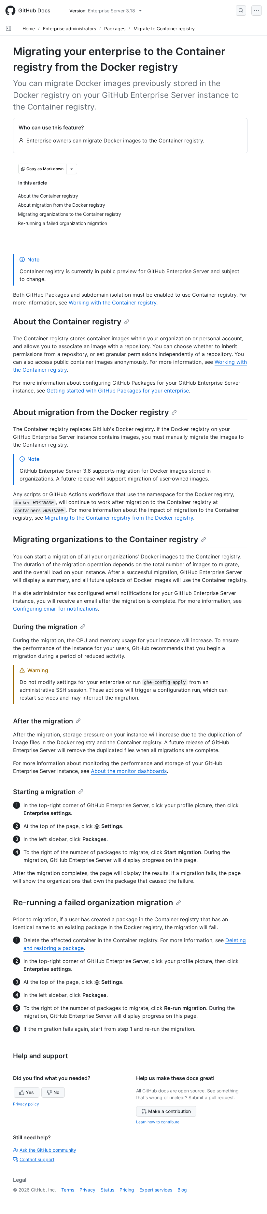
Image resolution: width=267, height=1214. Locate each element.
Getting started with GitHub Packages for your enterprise (118, 390)
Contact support (37, 1159)
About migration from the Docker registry (91, 412)
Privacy (87, 1189)
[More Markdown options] (71, 169)
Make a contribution (169, 1111)
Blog (182, 1189)
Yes (30, 1092)
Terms (67, 1189)
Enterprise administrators (69, 28)
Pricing (126, 1189)
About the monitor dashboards (129, 771)
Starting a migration (44, 792)
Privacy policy (26, 1104)
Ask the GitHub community (48, 1150)
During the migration (45, 627)
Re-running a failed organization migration (93, 902)
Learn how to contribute (157, 1121)
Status (107, 1189)
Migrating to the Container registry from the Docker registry (119, 517)
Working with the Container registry (112, 302)
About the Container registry (67, 321)
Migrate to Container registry (164, 28)
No (56, 1092)
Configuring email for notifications (55, 608)
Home (28, 28)
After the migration (43, 721)
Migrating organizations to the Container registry (105, 539)
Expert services (155, 1189)
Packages (114, 28)
